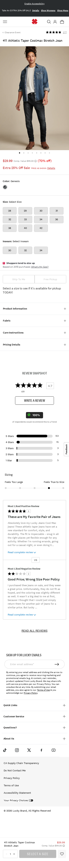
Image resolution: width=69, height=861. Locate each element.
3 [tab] (28, 153)
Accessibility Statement (17, 792)
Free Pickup (50, 279)
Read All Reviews (34, 630)
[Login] (55, 21)
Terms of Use (43, 690)
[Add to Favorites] (62, 854)
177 (65, 32)
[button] (49, 22)
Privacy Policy (30, 692)
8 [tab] (49, 153)
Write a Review (34, 400)
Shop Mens (62, 10)
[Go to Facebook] (41, 750)
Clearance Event (13, 32)
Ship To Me (18, 279)
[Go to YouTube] (54, 750)
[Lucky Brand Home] (34, 22)
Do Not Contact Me (15, 770)
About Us (8, 738)
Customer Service (13, 716)
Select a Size (37, 854)
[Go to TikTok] (5, 750)
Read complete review (20, 552)
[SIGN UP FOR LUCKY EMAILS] (57, 664)
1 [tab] (19, 153)
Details (35, 10)
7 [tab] (45, 153)
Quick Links (10, 705)
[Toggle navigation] (5, 21)
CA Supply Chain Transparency (21, 763)
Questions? (10, 727)
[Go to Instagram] (17, 750)
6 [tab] (41, 153)
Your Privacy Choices (16, 800)
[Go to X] (29, 750)
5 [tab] (37, 153)
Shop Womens (48, 10)
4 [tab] (32, 153)
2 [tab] (24, 153)
